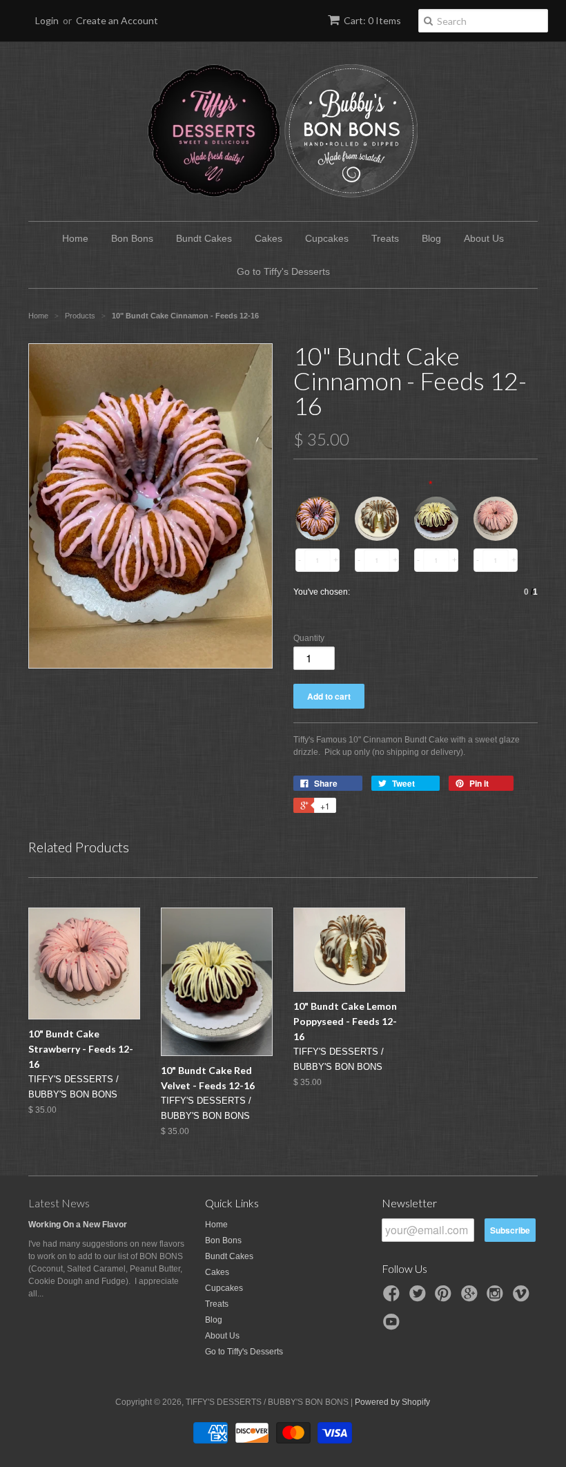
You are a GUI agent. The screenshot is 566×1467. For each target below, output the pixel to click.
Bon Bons (132, 238)
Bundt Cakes (204, 238)
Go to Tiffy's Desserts (283, 271)
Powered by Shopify (392, 1402)
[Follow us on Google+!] (471, 1297)
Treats (385, 238)
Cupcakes (327, 238)
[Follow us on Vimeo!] (523, 1297)
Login (47, 20)
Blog (431, 238)
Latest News (59, 1202)
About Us (484, 238)
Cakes (268, 238)
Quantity (308, 638)
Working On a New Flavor (77, 1224)
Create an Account (117, 20)
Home (75, 238)
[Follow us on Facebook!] (393, 1297)
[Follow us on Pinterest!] (445, 1297)
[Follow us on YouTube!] (393, 1326)
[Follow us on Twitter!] (419, 1297)
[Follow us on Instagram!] (497, 1297)
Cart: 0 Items (372, 20)
